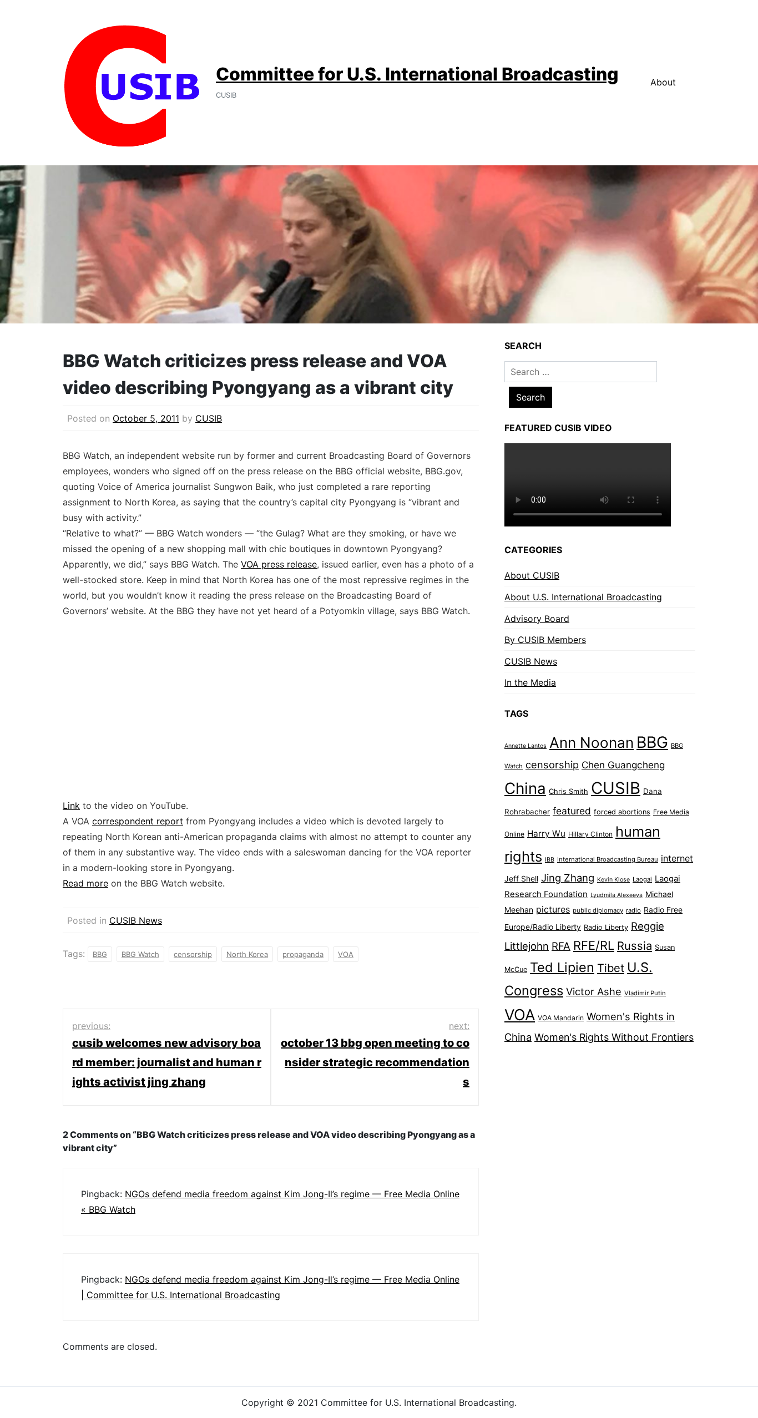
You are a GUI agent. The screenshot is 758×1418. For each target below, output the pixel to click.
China (525, 788)
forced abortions (622, 812)
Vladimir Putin (645, 993)
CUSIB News (135, 920)
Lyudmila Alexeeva (616, 895)
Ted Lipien (562, 967)
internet (677, 858)
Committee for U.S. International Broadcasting (417, 74)
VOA (345, 954)
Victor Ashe (593, 991)
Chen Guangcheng (623, 765)
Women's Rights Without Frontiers (614, 1037)
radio (633, 910)
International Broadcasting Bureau (607, 859)
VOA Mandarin (561, 1018)
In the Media (530, 682)
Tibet (610, 968)
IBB (549, 859)
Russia (634, 946)
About (663, 82)
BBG (100, 954)
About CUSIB (531, 575)
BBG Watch (140, 954)
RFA (561, 946)
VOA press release (279, 564)
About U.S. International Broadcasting (583, 596)
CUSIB (208, 418)
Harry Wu (546, 833)
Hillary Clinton (590, 834)
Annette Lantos (525, 745)
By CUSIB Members (545, 639)
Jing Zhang (567, 878)
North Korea (247, 954)
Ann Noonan (591, 742)
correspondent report (137, 821)
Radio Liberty (606, 927)
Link (71, 805)
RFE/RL (593, 945)
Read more (85, 883)
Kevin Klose (613, 879)
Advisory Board (536, 618)
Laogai (642, 879)
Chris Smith (568, 791)
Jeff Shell (521, 878)
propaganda (303, 954)
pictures (553, 909)
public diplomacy (598, 910)
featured (572, 811)
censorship (193, 954)
